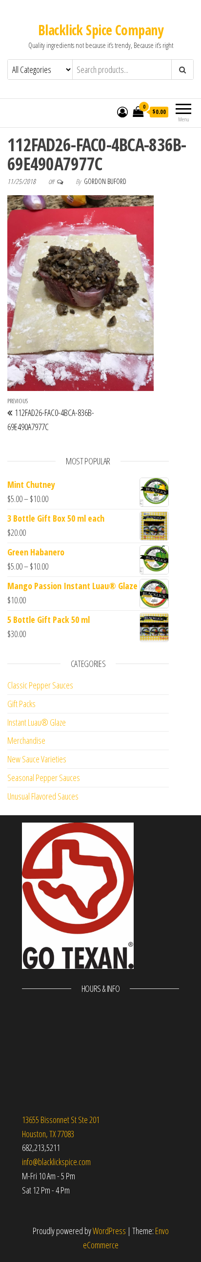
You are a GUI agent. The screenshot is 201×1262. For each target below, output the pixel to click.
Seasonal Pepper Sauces (43, 777)
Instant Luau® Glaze (36, 722)
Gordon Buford (105, 181)
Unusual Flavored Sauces (43, 796)
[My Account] (122, 111)
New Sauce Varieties (36, 759)
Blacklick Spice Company (100, 30)
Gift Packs (21, 704)
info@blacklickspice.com (56, 1162)
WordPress (109, 1231)
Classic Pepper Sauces (40, 685)
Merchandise (26, 740)
